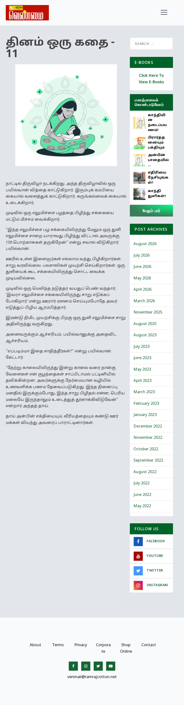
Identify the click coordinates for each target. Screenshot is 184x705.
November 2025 (147, 312)
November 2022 (147, 437)
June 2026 (142, 267)
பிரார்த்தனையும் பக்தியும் (156, 143)
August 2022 (144, 472)
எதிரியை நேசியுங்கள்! (158, 178)
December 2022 (147, 426)
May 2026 (142, 278)
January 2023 (145, 415)
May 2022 (142, 506)
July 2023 (141, 346)
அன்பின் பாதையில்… (158, 160)
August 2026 (144, 244)
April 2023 (142, 381)
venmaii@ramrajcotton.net (92, 677)
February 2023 (146, 403)
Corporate (103, 648)
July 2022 (141, 483)
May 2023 (142, 369)
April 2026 (142, 289)
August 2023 (144, 335)
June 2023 (142, 358)
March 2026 (144, 301)
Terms (58, 645)
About (35, 645)
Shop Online (126, 648)
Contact (148, 645)
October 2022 (145, 449)
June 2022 (142, 495)
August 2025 (144, 324)
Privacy (80, 645)
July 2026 (141, 255)
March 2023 (144, 392)
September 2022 (148, 460)
